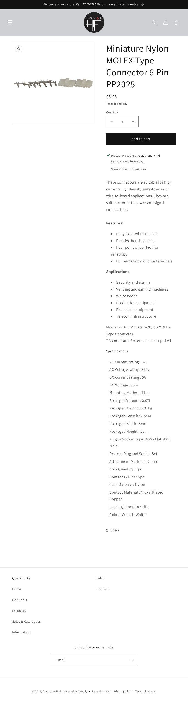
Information (21, 632)
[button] (10, 22)
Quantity (112, 112)
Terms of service (145, 691)
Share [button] (115, 530)
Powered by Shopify (75, 691)
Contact (103, 589)
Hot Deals (19, 600)
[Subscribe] (132, 660)
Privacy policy (121, 691)
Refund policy (100, 691)
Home (16, 589)
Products (19, 610)
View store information (128, 169)
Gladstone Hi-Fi (52, 691)
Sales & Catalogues (26, 621)
